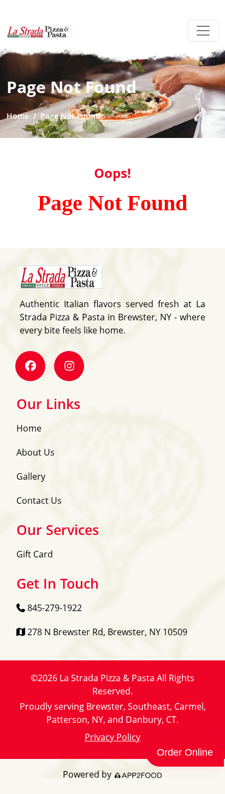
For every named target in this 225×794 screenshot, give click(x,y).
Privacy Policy (112, 737)
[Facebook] (30, 366)
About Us (35, 452)
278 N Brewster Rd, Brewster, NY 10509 (106, 632)
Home (18, 116)
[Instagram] (69, 366)
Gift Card (34, 554)
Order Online (185, 752)
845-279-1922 (53, 608)
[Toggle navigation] (203, 31)
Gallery (30, 476)
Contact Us (39, 500)
